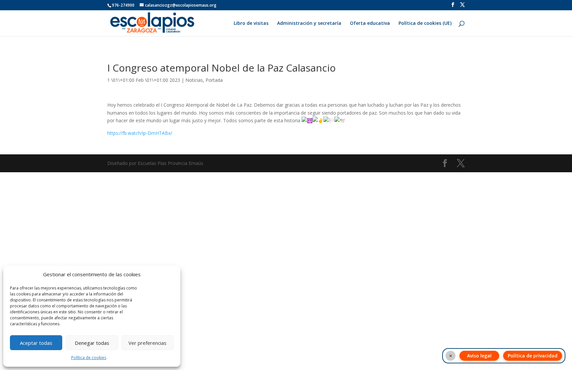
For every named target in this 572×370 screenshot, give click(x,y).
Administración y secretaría (309, 23)
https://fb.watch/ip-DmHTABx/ (139, 133)
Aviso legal (479, 355)
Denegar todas (92, 343)
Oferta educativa (370, 23)
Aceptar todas (36, 343)
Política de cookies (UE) (425, 23)
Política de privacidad (532, 355)
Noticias (194, 80)
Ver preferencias (147, 343)
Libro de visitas (251, 23)
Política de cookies (88, 357)
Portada (214, 80)
